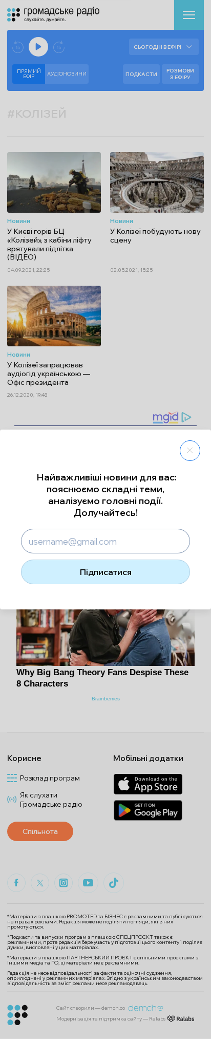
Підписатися (106, 572)
